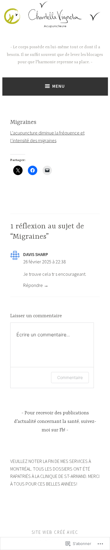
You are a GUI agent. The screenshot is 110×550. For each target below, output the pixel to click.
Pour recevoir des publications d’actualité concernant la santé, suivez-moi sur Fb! (55, 422)
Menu (58, 86)
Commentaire (70, 377)
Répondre (33, 285)
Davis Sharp (35, 254)
